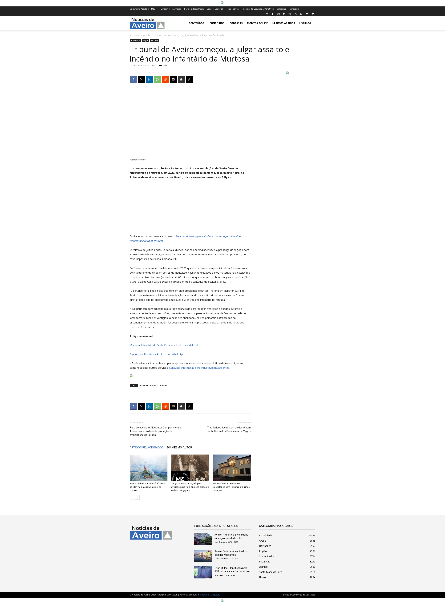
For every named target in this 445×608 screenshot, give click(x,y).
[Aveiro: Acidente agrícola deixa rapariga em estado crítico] (203, 539)
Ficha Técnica (232, 8)
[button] (267, 13)
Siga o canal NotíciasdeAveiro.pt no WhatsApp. (157, 354)
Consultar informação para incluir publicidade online (199, 367)
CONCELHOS (216, 23)
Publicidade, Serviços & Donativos (258, 8)
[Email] (173, 79)
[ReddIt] (165, 79)
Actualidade (144, 35)
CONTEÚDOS (196, 23)
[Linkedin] (149, 79)
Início (132, 35)
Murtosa (154, 40)
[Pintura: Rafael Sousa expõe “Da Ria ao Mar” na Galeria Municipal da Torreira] (149, 468)
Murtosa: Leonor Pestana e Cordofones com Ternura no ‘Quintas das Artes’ (231, 487)
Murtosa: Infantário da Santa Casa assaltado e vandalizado (164, 345)
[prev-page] (132, 497)
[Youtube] (307, 13)
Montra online (257, 23)
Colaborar (281, 8)
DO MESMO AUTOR (179, 447)
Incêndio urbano (148, 385)
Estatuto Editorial (215, 8)
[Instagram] (278, 13)
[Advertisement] (190, 208)
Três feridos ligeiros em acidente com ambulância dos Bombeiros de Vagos (229, 429)
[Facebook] (272, 13)
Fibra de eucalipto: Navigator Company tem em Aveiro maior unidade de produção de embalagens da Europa (156, 431)
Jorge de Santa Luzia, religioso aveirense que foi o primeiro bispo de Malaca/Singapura (190, 487)
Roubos (163, 385)
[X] (295, 13)
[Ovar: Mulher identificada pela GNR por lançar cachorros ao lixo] (203, 572)
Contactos (294, 8)
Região (145, 40)
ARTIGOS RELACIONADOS (147, 447)
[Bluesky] (312, 13)
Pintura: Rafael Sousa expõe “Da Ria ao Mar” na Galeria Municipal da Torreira (147, 487)
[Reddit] (289, 13)
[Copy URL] (189, 79)
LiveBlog (305, 23)
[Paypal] (284, 13)
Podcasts (236, 23)
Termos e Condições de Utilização (298, 594)
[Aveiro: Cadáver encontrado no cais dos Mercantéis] (203, 556)
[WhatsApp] (301, 13)
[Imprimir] (181, 79)
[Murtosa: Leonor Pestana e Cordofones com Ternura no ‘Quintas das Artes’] (232, 468)
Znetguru (215, 594)
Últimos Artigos (283, 23)
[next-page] (137, 497)
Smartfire (204, 594)
